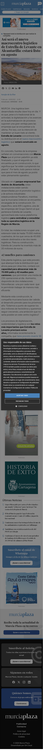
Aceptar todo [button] (22, 395)
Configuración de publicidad (29, 382)
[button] (21, 406)
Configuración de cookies (21, 388)
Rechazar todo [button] (22, 401)
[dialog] (21, 374)
